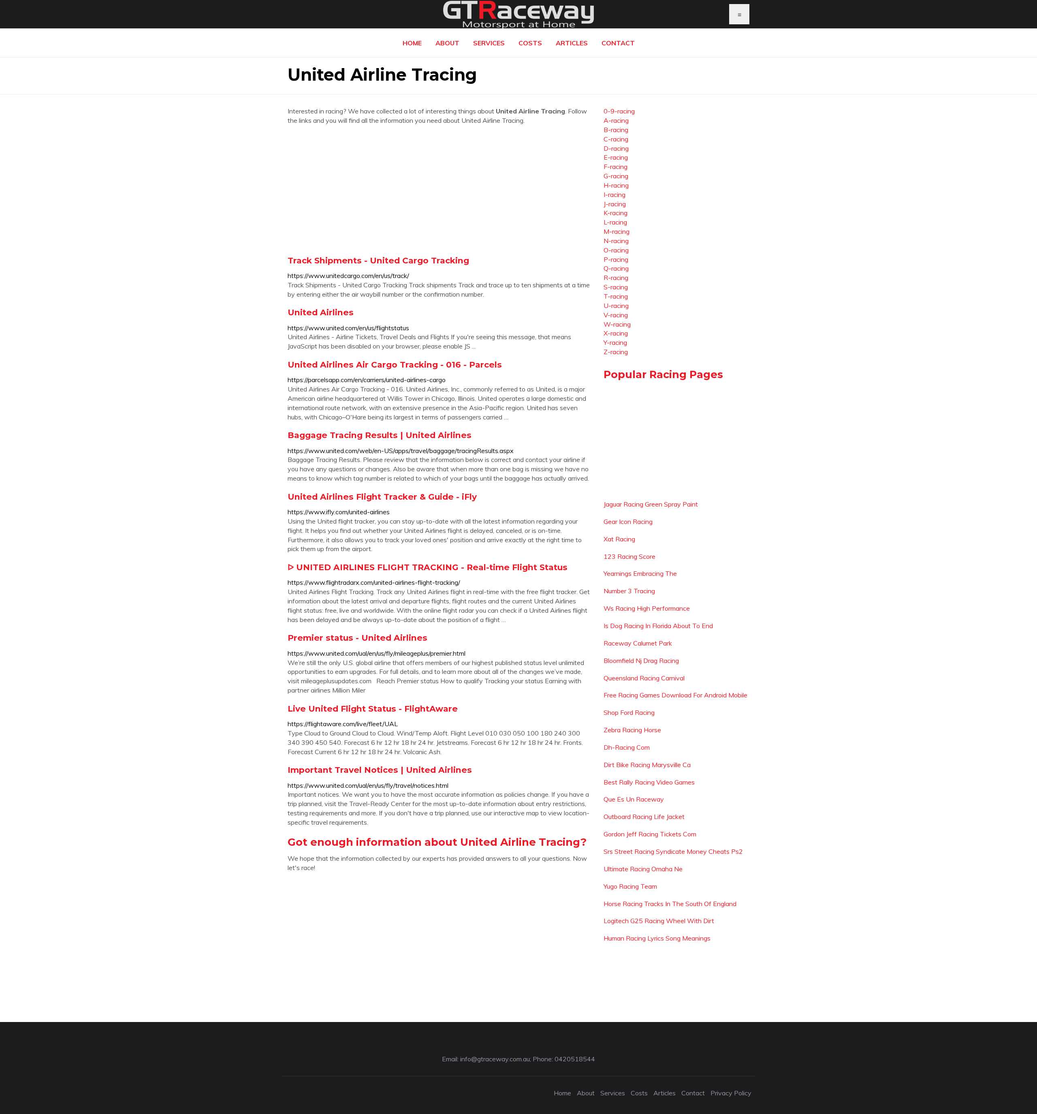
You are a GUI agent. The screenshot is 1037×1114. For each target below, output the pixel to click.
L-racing (615, 222)
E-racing (616, 157)
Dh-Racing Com (627, 747)
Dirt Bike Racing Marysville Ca (647, 765)
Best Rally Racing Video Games (649, 782)
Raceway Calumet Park (638, 643)
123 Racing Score (629, 556)
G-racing (616, 176)
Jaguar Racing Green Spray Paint (651, 504)
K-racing (615, 213)
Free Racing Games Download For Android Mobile (675, 695)
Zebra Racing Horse (632, 730)
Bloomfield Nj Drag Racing (641, 660)
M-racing (616, 231)
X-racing (616, 333)
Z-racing (616, 352)
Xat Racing (619, 539)
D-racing (616, 148)
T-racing (616, 296)
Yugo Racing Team (630, 886)
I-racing (614, 194)
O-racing (616, 250)
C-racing (616, 139)
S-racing (616, 287)
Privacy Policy (731, 1093)
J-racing (615, 204)
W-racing (617, 324)
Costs (530, 43)
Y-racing (615, 342)
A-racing (616, 120)
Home (412, 43)
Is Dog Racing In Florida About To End (658, 626)
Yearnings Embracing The (640, 573)
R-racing (616, 278)
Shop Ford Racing (629, 712)
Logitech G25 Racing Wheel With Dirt (659, 921)
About (447, 43)
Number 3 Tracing (629, 591)
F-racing (615, 167)
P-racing (616, 259)
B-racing (616, 130)
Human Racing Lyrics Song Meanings (657, 938)
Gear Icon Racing (628, 521)
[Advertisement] (439, 190)
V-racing (616, 315)
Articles (572, 43)
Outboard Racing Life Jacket (644, 817)
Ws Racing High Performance (647, 608)
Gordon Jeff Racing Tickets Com (650, 834)
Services (489, 43)
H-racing (616, 185)
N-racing (616, 241)
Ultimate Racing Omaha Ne (643, 869)
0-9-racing (619, 111)
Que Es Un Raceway (634, 799)
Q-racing (616, 268)
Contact (618, 43)
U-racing (616, 305)
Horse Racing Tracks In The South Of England (670, 904)
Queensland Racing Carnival (644, 678)
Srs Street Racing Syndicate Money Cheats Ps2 (673, 851)
